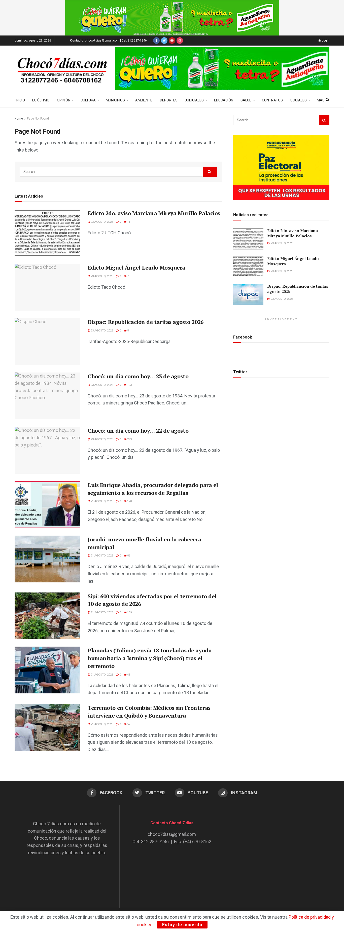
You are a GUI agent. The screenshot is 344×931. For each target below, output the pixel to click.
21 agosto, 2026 (101, 501)
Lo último (40, 100)
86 (128, 555)
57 (128, 724)
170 (129, 501)
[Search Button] (210, 172)
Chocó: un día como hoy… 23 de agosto (138, 376)
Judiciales (194, 100)
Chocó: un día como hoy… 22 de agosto (138, 430)
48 (128, 674)
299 (129, 439)
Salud (246, 100)
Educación (223, 100)
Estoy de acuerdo (182, 924)
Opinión (63, 100)
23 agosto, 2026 (101, 222)
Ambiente (143, 100)
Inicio (20, 100)
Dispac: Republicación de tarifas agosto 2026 (145, 321)
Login (325, 40)
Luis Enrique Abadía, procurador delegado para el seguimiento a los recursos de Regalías (153, 488)
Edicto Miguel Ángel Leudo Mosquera (136, 267)
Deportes (169, 100)
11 (128, 222)
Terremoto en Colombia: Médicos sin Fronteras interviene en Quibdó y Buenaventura (149, 711)
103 (129, 385)
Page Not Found (38, 118)
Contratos (272, 100)
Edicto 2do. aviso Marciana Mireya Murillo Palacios (154, 213)
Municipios (115, 100)
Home (19, 118)
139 (129, 612)
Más (321, 100)
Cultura (88, 100)
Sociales (298, 100)
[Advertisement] (277, 851)
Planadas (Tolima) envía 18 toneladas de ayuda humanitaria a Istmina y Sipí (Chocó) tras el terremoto (150, 658)
